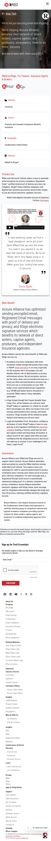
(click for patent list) (22, 838)
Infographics (10, 711)
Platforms (9, 679)
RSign (8, 781)
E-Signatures (10, 619)
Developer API (11, 634)
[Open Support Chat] (45, 835)
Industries (10, 669)
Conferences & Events (15, 745)
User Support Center (13, 645)
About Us (9, 601)
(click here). (44, 200)
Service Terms (11, 821)
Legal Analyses (11, 700)
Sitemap (9, 828)
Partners (9, 810)
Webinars (9, 741)
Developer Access (13, 813)
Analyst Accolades (13, 738)
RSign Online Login (13, 649)
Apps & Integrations (14, 787)
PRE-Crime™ (10, 611)
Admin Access (11, 817)
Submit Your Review (13, 806)
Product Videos (11, 704)
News (8, 734)
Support (9, 791)
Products (9, 604)
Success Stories (12, 672)
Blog (7, 730)
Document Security (13, 626)
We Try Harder (11, 802)
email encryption (21, 368)
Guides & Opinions (12, 708)
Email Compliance (12, 623)
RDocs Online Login (13, 657)
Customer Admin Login (14, 660)
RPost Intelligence (12, 637)
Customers (10, 675)
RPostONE (9, 608)
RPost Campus (11, 831)
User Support (11, 795)
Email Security (11, 615)
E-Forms (9, 630)
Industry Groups (12, 682)
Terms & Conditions (37, 834)
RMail (8, 778)
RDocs (8, 784)
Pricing (8, 775)
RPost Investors (12, 664)
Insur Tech (11, 14)
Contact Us (10, 825)
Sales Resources (12, 798)
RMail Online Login (12, 653)
